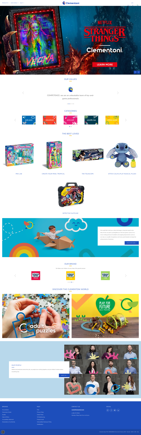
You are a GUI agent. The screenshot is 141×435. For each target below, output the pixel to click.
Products (5, 3)
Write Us (63, 375)
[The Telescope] (87, 155)
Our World (14, 3)
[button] (3, 432)
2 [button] (71, 126)
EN (128, 5)
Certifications (40, 424)
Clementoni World (6, 412)
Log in (132, 4)
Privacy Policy (40, 412)
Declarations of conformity (8, 422)
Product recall (40, 419)
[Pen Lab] (19, 155)
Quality (4, 414)
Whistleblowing (41, 417)
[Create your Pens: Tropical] (53, 155)
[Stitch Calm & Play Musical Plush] (122, 155)
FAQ (38, 410)
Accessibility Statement (8, 419)
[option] (70, 40)
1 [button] (69, 126)
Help (21, 3)
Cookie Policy (40, 414)
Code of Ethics (5, 417)
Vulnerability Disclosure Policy (44, 422)
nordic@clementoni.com (78, 410)
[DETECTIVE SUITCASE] (70, 194)
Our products (5, 410)
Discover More (131, 243)
